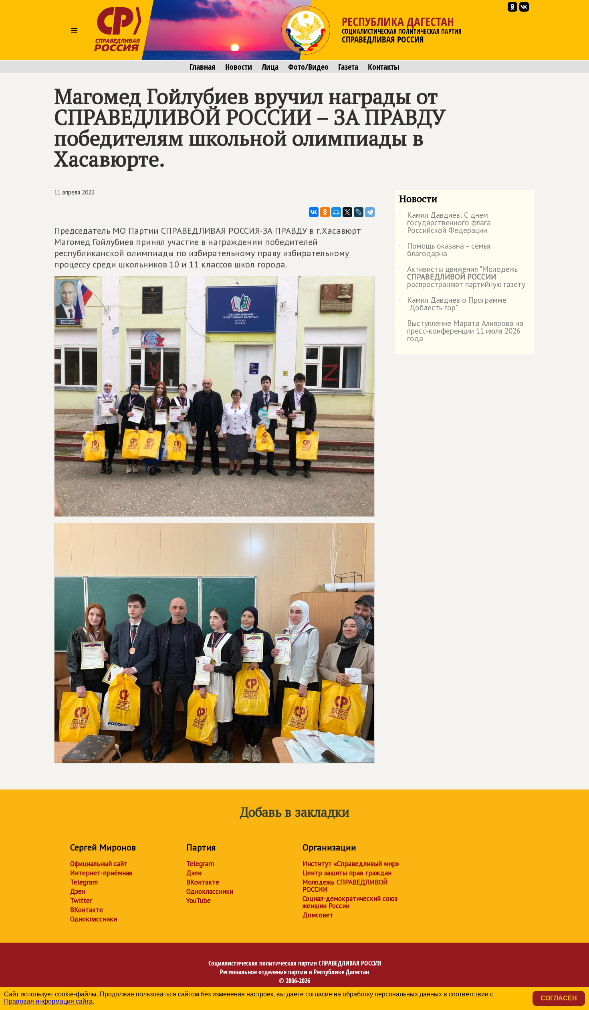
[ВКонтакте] (314, 212)
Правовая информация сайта (48, 1001)
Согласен (559, 998)
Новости (238, 67)
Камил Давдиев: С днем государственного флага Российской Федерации (445, 223)
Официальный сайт (98, 863)
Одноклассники (93, 919)
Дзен (77, 891)
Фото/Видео (308, 67)
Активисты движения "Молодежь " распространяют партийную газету (462, 277)
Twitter (81, 900)
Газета (348, 67)
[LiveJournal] (358, 212)
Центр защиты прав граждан (347, 872)
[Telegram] (370, 212)
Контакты (383, 67)
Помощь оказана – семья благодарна (444, 250)
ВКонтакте (86, 909)
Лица (270, 67)
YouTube (198, 900)
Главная (203, 67)
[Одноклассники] (325, 212)
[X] (347, 212)
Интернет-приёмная (101, 872)
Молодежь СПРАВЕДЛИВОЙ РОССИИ (345, 885)
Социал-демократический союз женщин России (350, 902)
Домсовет (318, 915)
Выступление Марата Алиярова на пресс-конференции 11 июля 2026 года (461, 331)
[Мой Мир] (336, 212)
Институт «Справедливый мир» (351, 863)
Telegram (84, 882)
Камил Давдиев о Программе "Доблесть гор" (452, 304)
